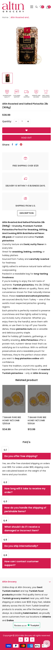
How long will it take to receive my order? (24, 490)
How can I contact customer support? (21, 563)
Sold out (26, 137)
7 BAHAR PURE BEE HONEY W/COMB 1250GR (11, 420)
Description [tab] (27, 213)
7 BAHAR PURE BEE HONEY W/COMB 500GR (37, 420)
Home (5, 17)
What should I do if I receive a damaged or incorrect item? (22, 528)
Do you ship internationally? (21, 546)
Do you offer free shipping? (21, 456)
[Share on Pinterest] (21, 144)
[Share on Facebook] (12, 144)
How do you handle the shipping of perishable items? (25, 509)
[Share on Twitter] (16, 144)
